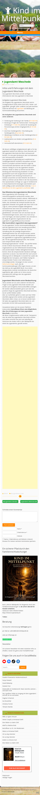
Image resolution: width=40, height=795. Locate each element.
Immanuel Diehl (18, 719)
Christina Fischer (7, 704)
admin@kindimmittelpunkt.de (19, 631)
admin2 (6, 493)
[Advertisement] (20, 57)
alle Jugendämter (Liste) (17, 493)
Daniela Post (6, 686)
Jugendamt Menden (11, 501)
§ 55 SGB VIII (27, 143)
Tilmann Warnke (7, 707)
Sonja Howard (6, 680)
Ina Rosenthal (6, 701)
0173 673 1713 (7, 639)
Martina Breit (12, 725)
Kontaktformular (28, 651)
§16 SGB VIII (33, 121)
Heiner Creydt (6, 719)
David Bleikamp (7, 683)
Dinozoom (11, 791)
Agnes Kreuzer (12, 717)
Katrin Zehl (15, 722)
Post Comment (8, 525)
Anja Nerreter (11, 734)
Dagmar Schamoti (8, 698)
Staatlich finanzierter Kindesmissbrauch (14, 677)
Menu (20, 32)
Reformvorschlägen (8, 264)
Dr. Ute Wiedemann (18, 728)
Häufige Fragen (7, 777)
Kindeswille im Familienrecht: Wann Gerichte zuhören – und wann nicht (19, 690)
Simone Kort (13, 740)
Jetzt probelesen (20, 760)
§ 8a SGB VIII (19, 133)
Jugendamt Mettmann (28, 501)
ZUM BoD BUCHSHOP (17, 768)
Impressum (6, 775)
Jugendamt (20, 108)
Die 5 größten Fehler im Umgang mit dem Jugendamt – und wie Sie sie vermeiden (19, 694)
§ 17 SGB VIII (16, 125)
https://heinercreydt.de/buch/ (11, 613)
